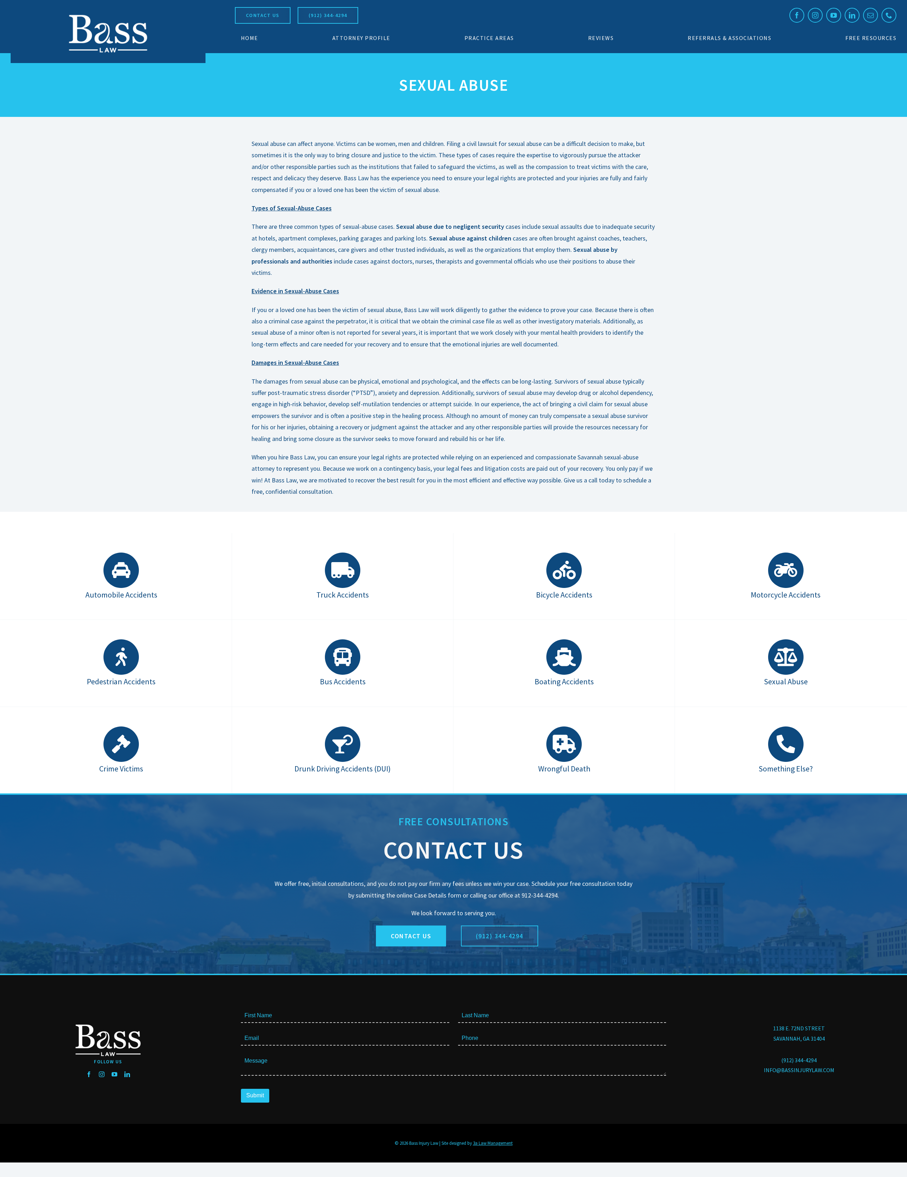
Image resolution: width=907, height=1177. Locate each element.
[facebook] (796, 15)
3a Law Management (493, 1143)
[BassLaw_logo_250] (108, 14)
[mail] (870, 15)
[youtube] (833, 15)
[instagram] (815, 15)
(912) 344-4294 (799, 1060)
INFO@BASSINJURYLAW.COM (799, 1070)
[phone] (888, 15)
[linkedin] (852, 15)
